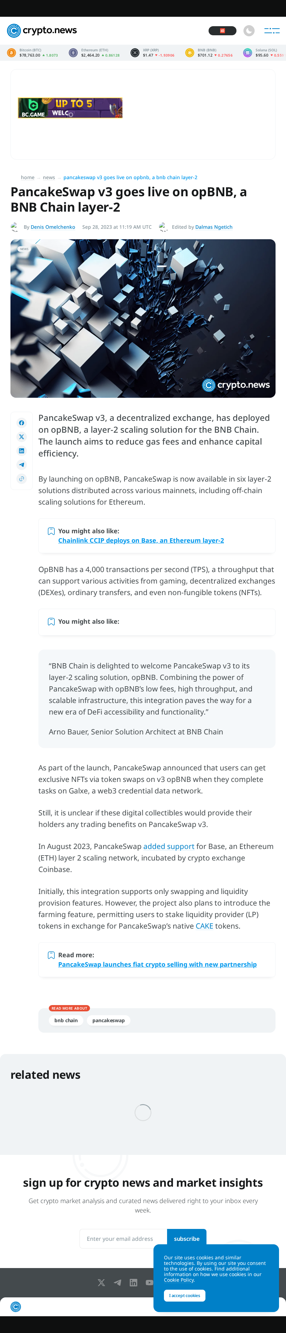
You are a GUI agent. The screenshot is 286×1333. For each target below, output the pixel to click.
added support (169, 846)
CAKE (204, 926)
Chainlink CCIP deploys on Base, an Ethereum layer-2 (141, 540)
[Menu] (272, 31)
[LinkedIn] (135, 1283)
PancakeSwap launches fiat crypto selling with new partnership (157, 964)
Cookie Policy (179, 1279)
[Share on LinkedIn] (21, 451)
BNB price (209, 53)
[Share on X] (21, 437)
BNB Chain (66, 1020)
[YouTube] (151, 1283)
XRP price (152, 53)
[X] (102, 1283)
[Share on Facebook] (21, 423)
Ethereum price (94, 53)
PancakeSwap (108, 1020)
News (49, 177)
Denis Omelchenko (53, 227)
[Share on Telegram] (21, 465)
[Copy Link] (21, 479)
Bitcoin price (32, 53)
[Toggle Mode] (249, 30)
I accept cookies (184, 1295)
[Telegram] (119, 1283)
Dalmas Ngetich (214, 227)
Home (28, 177)
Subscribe (187, 1239)
